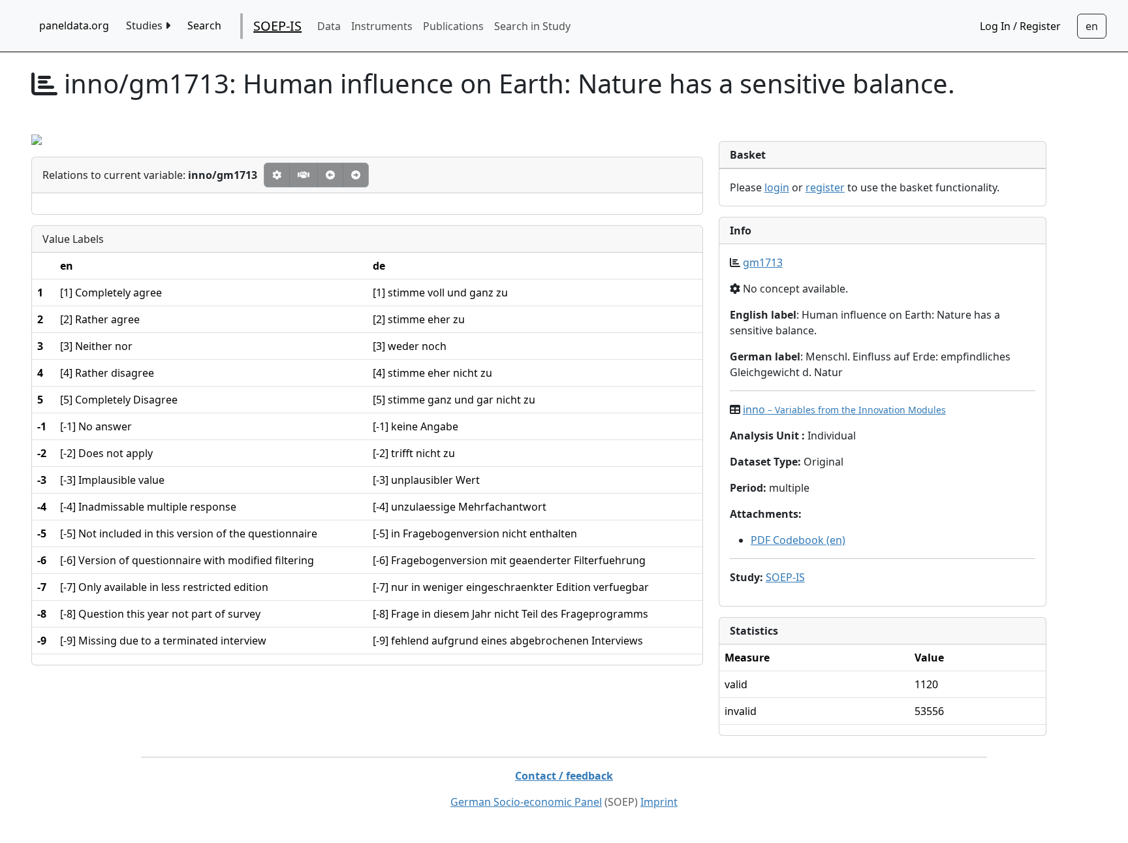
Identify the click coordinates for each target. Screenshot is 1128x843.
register (825, 187)
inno (844, 409)
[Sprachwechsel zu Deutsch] (1091, 26)
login (776, 187)
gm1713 (763, 262)
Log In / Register (1020, 26)
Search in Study (532, 26)
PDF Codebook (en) (798, 540)
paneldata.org (74, 25)
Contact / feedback (564, 776)
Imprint (659, 802)
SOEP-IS (277, 26)
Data (329, 26)
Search (204, 25)
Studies (145, 25)
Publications (453, 26)
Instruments (382, 26)
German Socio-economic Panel (526, 802)
